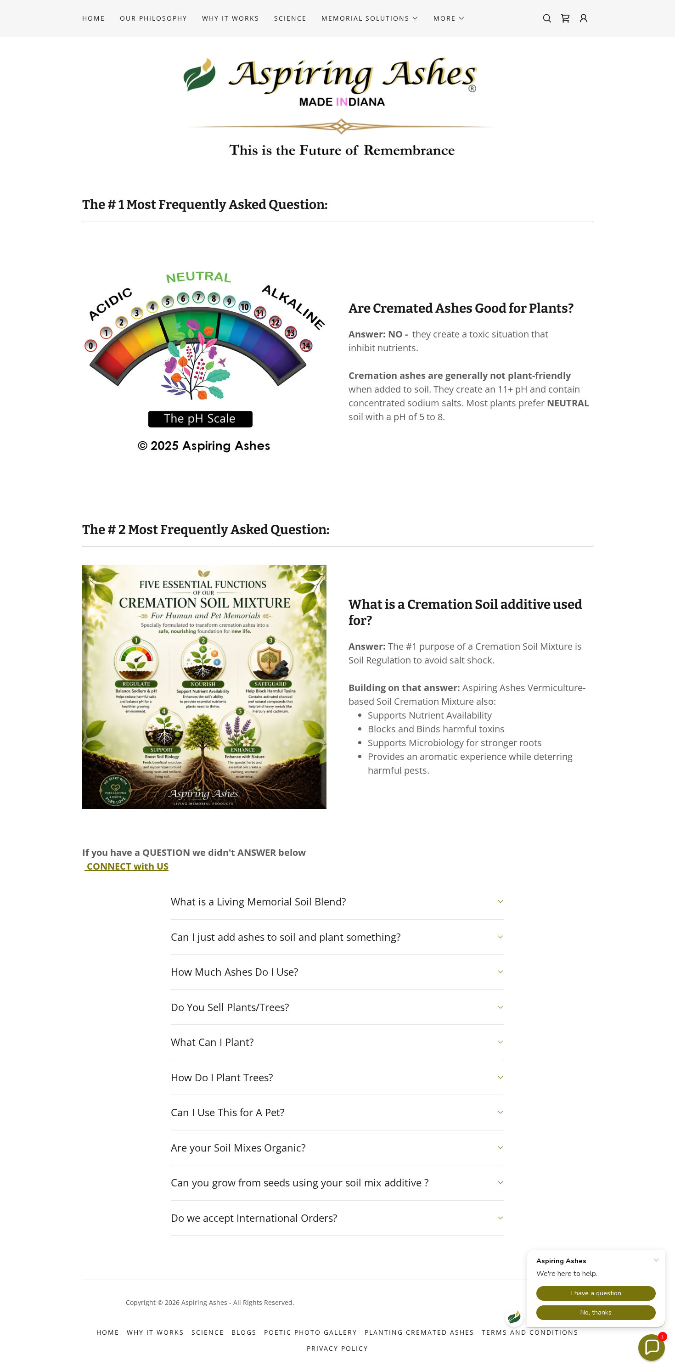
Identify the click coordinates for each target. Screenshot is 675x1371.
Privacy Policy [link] (337, 1348)
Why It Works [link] (230, 18)
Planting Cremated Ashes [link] (419, 1332)
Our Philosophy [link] (153, 18)
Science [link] (290, 18)
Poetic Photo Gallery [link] (310, 1332)
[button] (370, 18)
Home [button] (107, 1332)
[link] (565, 18)
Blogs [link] (244, 1332)
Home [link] (93, 18)
